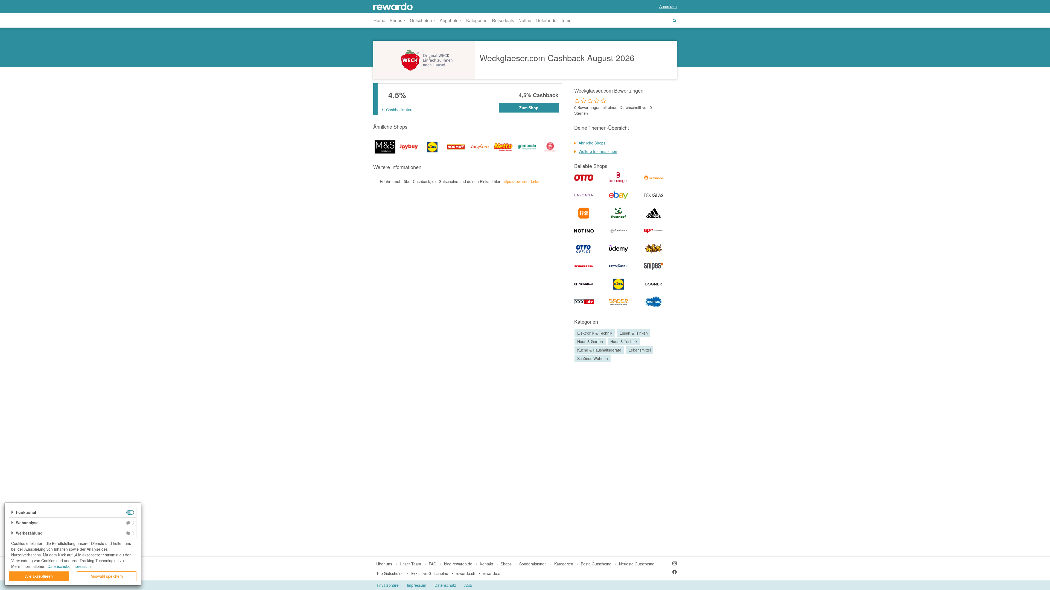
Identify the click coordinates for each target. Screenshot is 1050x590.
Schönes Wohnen (592, 358)
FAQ (432, 564)
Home (379, 20)
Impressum (416, 585)
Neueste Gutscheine (636, 564)
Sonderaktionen (533, 564)
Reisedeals (503, 20)
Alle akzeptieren (39, 576)
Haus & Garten (590, 341)
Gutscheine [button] (421, 20)
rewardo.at (492, 573)
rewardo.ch (465, 573)
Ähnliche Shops (592, 143)
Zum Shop (528, 107)
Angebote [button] (449, 20)
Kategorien (477, 20)
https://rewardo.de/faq (522, 181)
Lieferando (546, 20)
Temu (566, 20)
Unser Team (410, 564)
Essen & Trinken (634, 333)
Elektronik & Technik (594, 333)
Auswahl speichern (107, 576)
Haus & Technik (623, 341)
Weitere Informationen (598, 151)
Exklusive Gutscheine (429, 573)
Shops (506, 564)
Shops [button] (396, 20)
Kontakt (486, 564)
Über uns (384, 564)
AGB (468, 585)
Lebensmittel (640, 350)
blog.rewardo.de (458, 564)
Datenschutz (445, 585)
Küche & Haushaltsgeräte (599, 350)
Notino (524, 20)
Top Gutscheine (390, 573)
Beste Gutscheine (596, 564)
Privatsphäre (388, 585)
